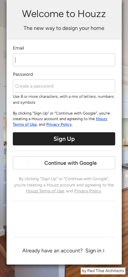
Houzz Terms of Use (45, 190)
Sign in (93, 250)
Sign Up (64, 138)
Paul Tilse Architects (105, 270)
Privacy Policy (59, 124)
